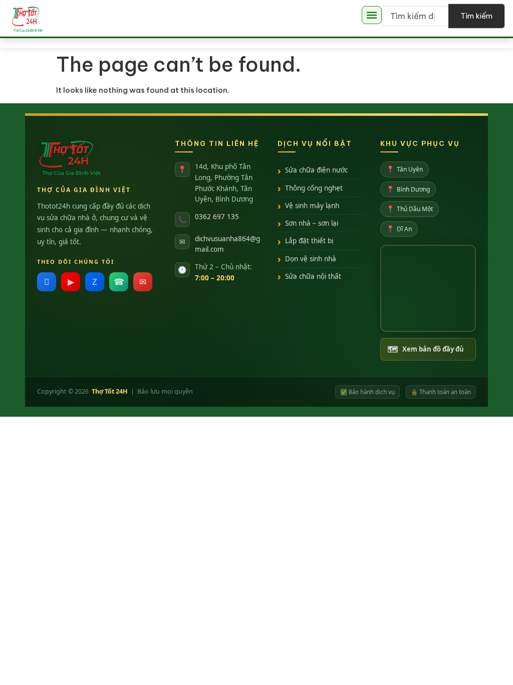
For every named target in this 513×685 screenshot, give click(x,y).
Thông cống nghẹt (314, 188)
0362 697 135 (217, 216)
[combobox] (415, 16)
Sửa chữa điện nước (316, 170)
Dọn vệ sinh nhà (310, 258)
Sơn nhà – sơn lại (311, 223)
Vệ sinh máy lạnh (312, 205)
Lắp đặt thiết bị (309, 240)
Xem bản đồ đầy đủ (426, 349)
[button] (372, 15)
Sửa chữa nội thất (313, 276)
